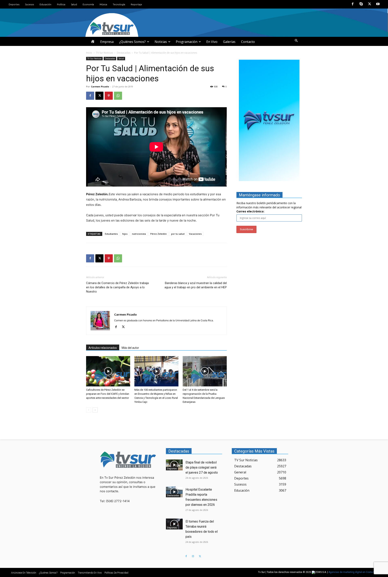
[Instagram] (193, 556)
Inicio (89, 52)
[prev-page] (88, 410)
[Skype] (361, 4)
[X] (369, 4)
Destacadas (123, 52)
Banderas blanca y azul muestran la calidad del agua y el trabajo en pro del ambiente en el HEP (195, 285)
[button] (296, 41)
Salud (121, 58)
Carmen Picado (100, 86)
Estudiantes (111, 233)
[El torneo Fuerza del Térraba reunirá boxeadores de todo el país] (174, 524)
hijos (125, 233)
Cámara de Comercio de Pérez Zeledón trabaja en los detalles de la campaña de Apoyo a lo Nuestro (117, 287)
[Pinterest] (109, 96)
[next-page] (95, 410)
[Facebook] (353, 4)
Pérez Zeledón (158, 233)
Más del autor (130, 347)
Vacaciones (195, 233)
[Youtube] (378, 4)
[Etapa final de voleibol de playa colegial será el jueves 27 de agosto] (174, 464)
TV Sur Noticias (104, 52)
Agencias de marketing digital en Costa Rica (353, 572)
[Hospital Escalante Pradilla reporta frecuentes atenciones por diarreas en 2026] (174, 491)
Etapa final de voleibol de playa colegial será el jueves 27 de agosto (202, 467)
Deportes (172, 468)
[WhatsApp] (118, 96)
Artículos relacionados (103, 347)
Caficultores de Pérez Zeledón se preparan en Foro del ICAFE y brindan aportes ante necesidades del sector (107, 393)
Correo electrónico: (250, 211)
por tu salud (178, 233)
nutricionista (139, 233)
